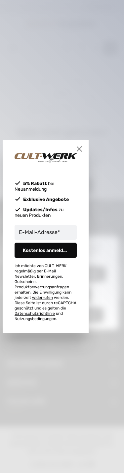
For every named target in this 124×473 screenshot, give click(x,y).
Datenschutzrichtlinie (35, 313)
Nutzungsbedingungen (35, 318)
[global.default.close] (79, 149)
